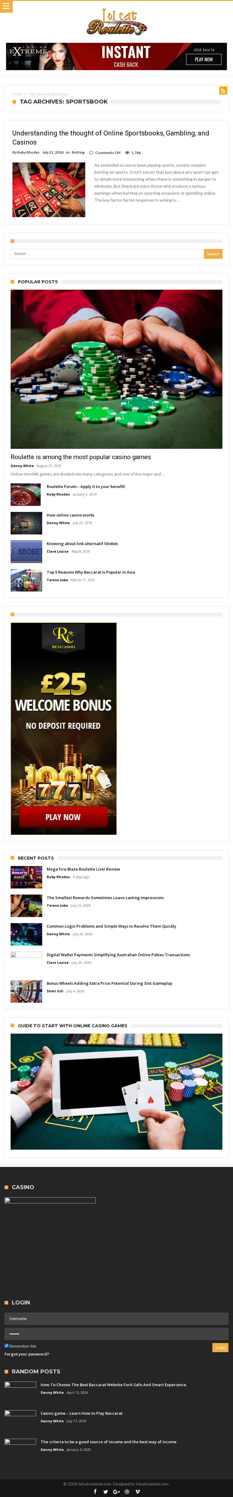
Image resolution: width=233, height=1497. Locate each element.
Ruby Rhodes (28, 152)
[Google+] (116, 1492)
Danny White (22, 465)
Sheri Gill (55, 991)
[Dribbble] (127, 1492)
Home (17, 94)
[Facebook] (95, 1492)
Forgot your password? (27, 1354)
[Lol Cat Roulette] (116, 6)
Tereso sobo (57, 580)
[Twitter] (106, 1492)
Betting (78, 152)
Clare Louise (58, 551)
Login (220, 1347)
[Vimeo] (138, 1492)
